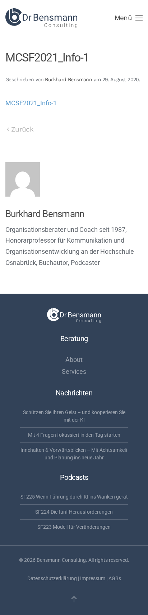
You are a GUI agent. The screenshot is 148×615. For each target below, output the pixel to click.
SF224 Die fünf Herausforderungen (74, 512)
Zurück (22, 129)
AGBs (114, 578)
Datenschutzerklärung (52, 578)
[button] (129, 18)
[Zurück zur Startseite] (41, 18)
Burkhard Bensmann (68, 79)
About (74, 359)
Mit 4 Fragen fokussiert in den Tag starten (74, 435)
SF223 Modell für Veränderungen (74, 527)
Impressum (92, 578)
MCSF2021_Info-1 (31, 103)
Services (74, 371)
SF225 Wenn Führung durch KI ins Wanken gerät (74, 497)
